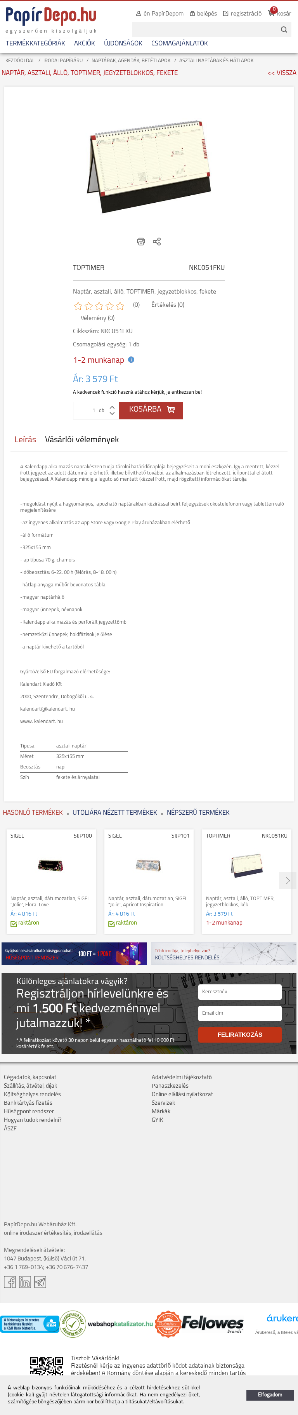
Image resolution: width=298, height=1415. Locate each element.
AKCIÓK (84, 43)
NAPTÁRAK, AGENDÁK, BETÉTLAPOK (131, 60)
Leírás (25, 440)
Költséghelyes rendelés (32, 1095)
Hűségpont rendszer (29, 1112)
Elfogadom (270, 1395)
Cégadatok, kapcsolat (30, 1078)
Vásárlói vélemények (82, 440)
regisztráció (246, 14)
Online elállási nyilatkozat (182, 1095)
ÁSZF (10, 1129)
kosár (284, 14)
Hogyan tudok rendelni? (33, 1120)
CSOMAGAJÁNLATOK (179, 43)
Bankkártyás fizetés (28, 1103)
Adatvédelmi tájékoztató (182, 1078)
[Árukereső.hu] (72, 1336)
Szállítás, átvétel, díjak (30, 1086)
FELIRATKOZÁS (240, 1034)
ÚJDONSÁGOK (123, 43)
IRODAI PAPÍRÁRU (63, 60)
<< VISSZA (281, 73)
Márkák (161, 1112)
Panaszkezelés (170, 1086)
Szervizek (163, 1103)
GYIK (157, 1120)
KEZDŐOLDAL (20, 60)
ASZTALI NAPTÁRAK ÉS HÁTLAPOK (216, 60)
